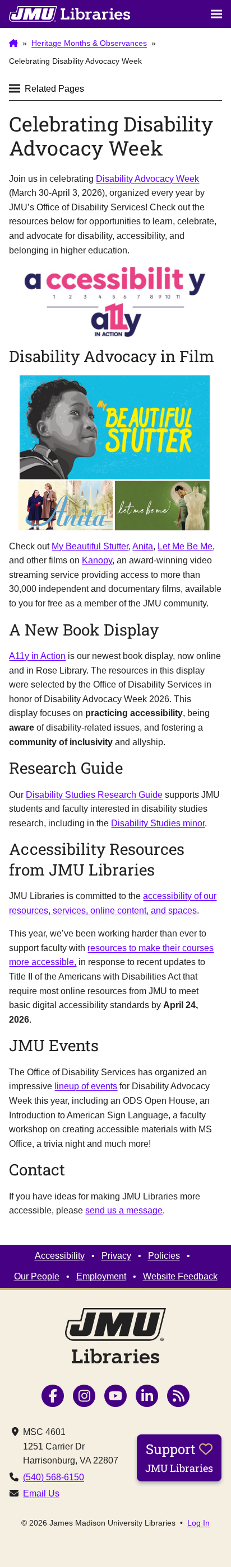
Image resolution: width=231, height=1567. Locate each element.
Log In (198, 1523)
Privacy (116, 1255)
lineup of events (85, 1086)
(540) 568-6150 (53, 1477)
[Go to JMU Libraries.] (13, 43)
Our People (36, 1276)
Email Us (41, 1493)
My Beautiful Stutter (90, 546)
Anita (142, 546)
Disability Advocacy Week (147, 178)
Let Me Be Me (185, 546)
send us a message (124, 1210)
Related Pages (54, 88)
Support (179, 1457)
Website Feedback (180, 1276)
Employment (101, 1276)
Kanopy (97, 560)
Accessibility (60, 1255)
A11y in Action (37, 656)
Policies (164, 1255)
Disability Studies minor (158, 823)
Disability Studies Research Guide (94, 794)
